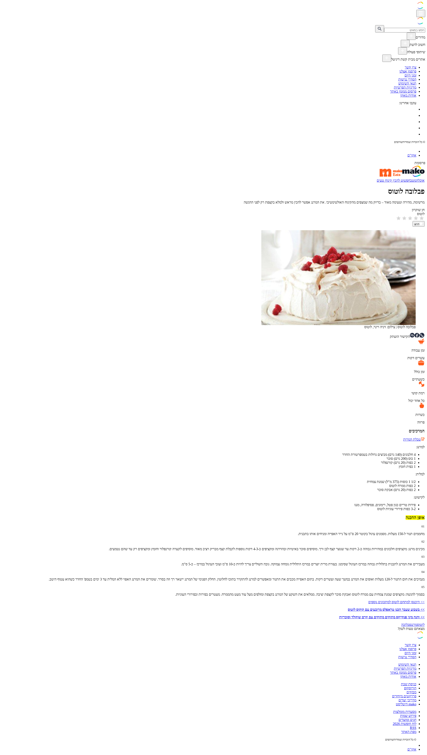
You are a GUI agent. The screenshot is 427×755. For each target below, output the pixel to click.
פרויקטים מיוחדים (404, 696)
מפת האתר (408, 732)
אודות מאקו (408, 95)
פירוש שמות (408, 716)
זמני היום (410, 75)
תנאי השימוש (407, 83)
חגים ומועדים (407, 720)
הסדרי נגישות (407, 79)
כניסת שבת (408, 684)
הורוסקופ (410, 688)
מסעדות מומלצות (404, 712)
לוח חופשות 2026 (404, 724)
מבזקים (411, 692)
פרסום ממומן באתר (403, 91)
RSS (413, 728)
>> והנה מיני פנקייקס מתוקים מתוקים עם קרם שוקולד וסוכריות (382, 617)
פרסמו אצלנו (407, 71)
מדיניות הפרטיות (405, 87)
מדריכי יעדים (407, 700)
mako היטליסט (406, 704)
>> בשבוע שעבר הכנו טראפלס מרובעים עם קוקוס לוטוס (386, 609)
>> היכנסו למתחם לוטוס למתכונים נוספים (396, 602)
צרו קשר (410, 67)
